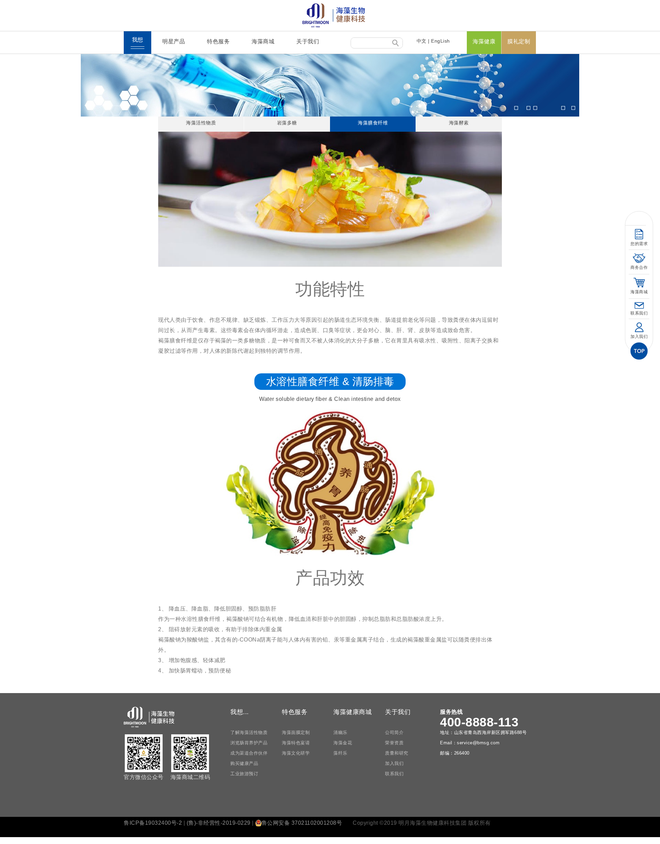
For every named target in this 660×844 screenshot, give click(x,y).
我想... (239, 712)
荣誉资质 (394, 742)
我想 (137, 40)
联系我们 (394, 773)
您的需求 (639, 243)
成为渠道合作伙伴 (248, 753)
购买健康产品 (244, 763)
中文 (422, 41)
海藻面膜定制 (296, 732)
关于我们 (307, 41)
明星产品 (173, 41)
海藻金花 (342, 742)
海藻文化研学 (296, 753)
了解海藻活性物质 (248, 732)
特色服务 (218, 41)
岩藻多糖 (287, 122)
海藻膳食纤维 (373, 122)
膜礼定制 (518, 41)
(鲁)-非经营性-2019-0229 (219, 823)
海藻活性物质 (201, 122)
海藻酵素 (459, 122)
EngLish (440, 41)
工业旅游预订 (244, 773)
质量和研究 (396, 753)
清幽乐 (340, 732)
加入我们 (394, 763)
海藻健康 (484, 41)
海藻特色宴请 (296, 742)
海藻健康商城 (352, 712)
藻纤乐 (340, 753)
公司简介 (394, 732)
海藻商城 (263, 41)
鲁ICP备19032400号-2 (153, 823)
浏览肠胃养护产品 (248, 742)
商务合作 (639, 267)
